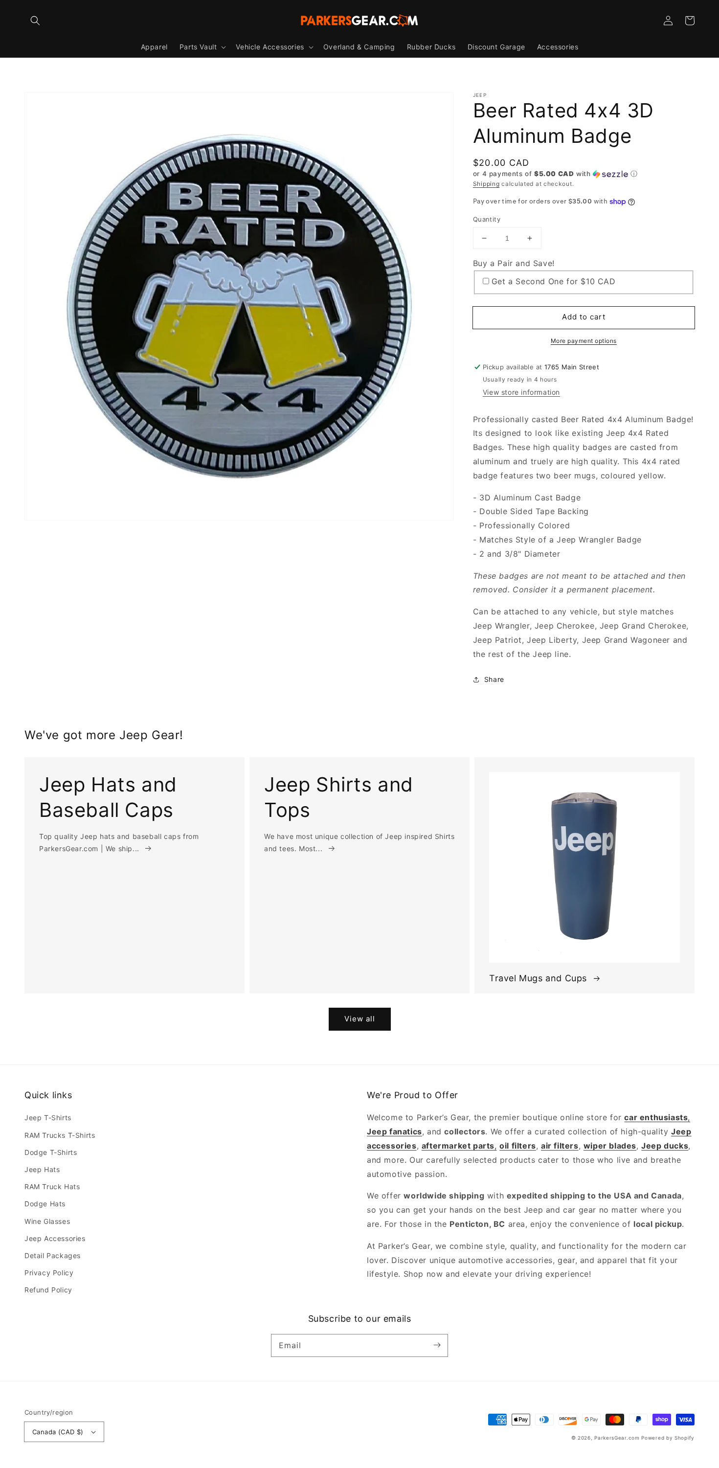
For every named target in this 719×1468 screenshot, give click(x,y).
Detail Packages (52, 1255)
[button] (35, 20)
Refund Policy (48, 1290)
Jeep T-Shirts (47, 1117)
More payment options (584, 340)
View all (359, 1018)
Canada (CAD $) (58, 1432)
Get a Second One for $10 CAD (554, 281)
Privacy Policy (48, 1272)
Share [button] (494, 679)
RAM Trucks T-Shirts (59, 1135)
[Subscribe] (437, 1345)
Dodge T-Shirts (50, 1152)
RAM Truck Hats (52, 1186)
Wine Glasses (47, 1221)
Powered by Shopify (668, 1438)
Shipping (486, 183)
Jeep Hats (42, 1169)
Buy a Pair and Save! (514, 263)
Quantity (486, 219)
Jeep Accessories (55, 1238)
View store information (521, 392)
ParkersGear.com (617, 1438)
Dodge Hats (45, 1203)
